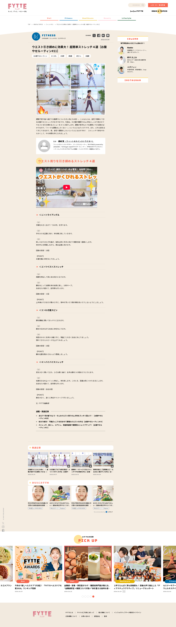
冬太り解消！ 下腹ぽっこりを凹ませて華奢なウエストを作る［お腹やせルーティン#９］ (71, 421)
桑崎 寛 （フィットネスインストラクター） (76, 141)
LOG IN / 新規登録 (158, 5)
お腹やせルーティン (40, 56)
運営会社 (97, 616)
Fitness (69, 18)
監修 (105, 616)
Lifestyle (126, 18)
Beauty (107, 18)
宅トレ (79, 56)
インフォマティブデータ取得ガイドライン (127, 612)
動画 (70, 56)
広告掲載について (71, 616)
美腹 (87, 56)
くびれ (54, 56)
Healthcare (88, 18)
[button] (83, 596)
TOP (29, 24)
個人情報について (104, 612)
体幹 (62, 56)
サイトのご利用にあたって (85, 612)
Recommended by (99, 512)
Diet (49, 18)
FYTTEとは (69, 612)
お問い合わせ (85, 616)
